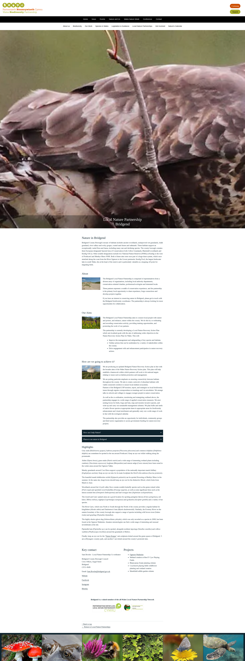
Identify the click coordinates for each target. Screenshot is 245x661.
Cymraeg (235, 6)
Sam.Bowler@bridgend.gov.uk (98, 571)
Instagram (85, 584)
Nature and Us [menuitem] (114, 19)
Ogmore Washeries (136, 555)
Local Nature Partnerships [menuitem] (142, 26)
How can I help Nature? (92, 433)
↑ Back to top (87, 624)
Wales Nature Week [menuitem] (131, 19)
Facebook (85, 580)
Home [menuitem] (85, 19)
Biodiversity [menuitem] (77, 26)
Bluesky (85, 589)
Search (235, 12)
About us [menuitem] (66, 26)
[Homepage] (22, 8)
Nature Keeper (111, 536)
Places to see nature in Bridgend (95, 439)
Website (84, 576)
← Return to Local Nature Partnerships (96, 627)
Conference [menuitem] (147, 19)
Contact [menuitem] (159, 19)
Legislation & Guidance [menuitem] (120, 26)
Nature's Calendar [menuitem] (175, 26)
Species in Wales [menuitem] (101, 26)
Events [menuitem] (102, 19)
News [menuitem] (94, 19)
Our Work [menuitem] (88, 26)
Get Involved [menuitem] (160, 26)
